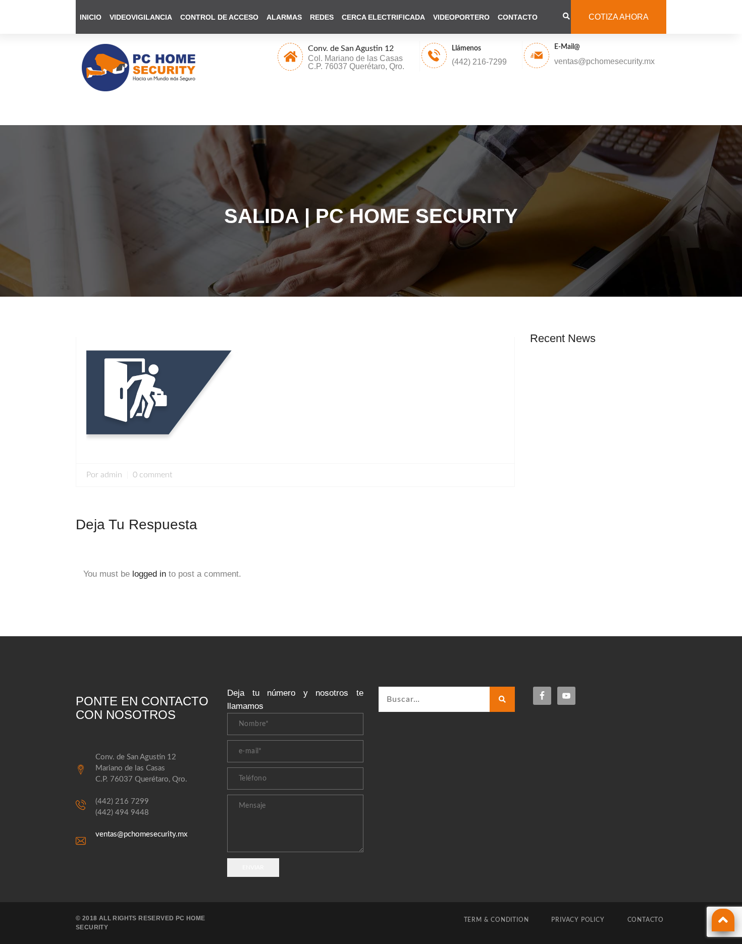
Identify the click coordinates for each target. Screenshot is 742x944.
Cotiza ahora (619, 17)
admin (111, 475)
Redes (322, 17)
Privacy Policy (577, 920)
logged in (149, 574)
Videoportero (461, 17)
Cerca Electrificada (383, 17)
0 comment (152, 475)
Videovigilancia (141, 17)
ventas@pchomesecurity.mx (141, 834)
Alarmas (284, 17)
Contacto (518, 17)
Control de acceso (219, 17)
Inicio (90, 17)
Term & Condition (496, 920)
